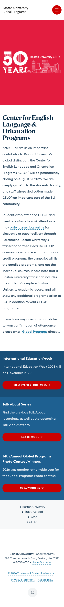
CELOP (33, 522)
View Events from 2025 (30, 385)
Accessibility (45, 580)
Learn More (30, 436)
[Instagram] (32, 592)
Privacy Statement (22, 580)
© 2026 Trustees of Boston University (31, 573)
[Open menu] (57, 10)
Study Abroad (34, 512)
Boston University (33, 507)
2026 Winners (30, 487)
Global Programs (34, 331)
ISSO (34, 517)
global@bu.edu (41, 562)
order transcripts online (27, 227)
